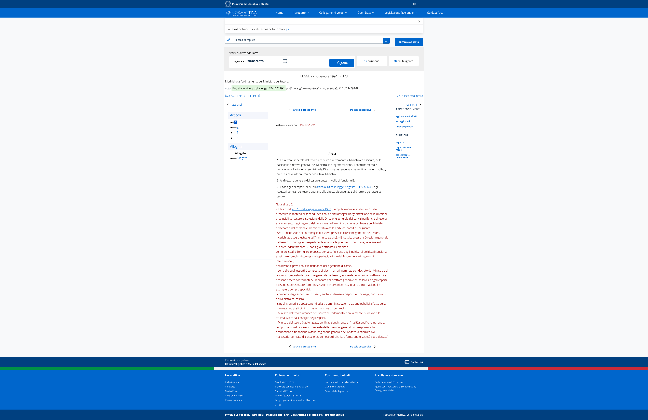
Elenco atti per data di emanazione (291, 386)
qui (287, 29)
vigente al (239, 61)
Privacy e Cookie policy (238, 415)
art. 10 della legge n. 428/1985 (311, 209)
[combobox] (307, 40)
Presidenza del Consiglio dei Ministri (342, 382)
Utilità (278, 404)
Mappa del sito (274, 415)
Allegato (242, 158)
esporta (400, 142)
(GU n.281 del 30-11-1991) (242, 95)
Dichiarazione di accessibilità (307, 415)
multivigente (405, 61)
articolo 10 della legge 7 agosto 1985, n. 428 (344, 187)
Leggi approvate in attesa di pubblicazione (295, 400)
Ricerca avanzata (409, 42)
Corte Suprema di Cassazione (389, 382)
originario (373, 61)
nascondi (236, 104)
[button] (285, 60)
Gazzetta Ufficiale (283, 391)
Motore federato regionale (288, 395)
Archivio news (232, 382)
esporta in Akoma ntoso (404, 148)
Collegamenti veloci (234, 395)
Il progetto (230, 386)
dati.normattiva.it (334, 415)
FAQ (286, 415)
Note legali (258, 415)
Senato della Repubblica (336, 391)
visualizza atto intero (410, 95)
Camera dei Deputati (335, 386)
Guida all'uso (231, 391)
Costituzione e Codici (285, 382)
